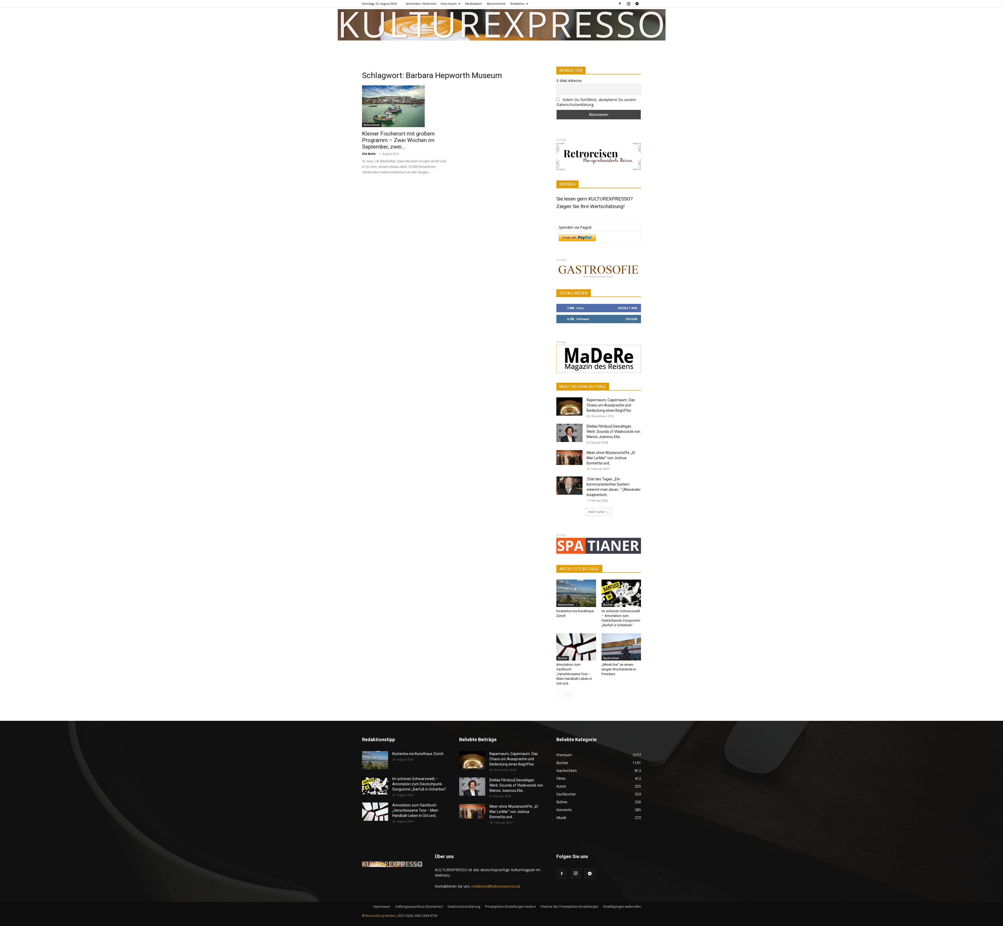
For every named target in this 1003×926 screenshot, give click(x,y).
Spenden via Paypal (575, 227)
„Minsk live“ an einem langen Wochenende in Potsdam (619, 669)
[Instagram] (628, 3)
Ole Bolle (369, 154)
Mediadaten (473, 3)
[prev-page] (559, 694)
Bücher (608, 604)
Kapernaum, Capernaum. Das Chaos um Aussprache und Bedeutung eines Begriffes (611, 405)
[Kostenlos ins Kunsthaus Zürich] (576, 593)
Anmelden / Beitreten (421, 3)
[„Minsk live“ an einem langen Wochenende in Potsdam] (621, 646)
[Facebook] (620, 3)
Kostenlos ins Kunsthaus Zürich (418, 754)
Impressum (449, 3)
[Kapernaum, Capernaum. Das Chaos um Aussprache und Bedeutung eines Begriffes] (569, 406)
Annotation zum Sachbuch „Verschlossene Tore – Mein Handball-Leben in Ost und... (574, 674)
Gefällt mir (627, 308)
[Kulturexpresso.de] (502, 24)
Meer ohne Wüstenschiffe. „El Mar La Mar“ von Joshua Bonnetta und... (611, 458)
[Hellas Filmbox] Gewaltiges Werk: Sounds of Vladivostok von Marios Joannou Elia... (613, 431)
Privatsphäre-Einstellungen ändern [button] (510, 906)
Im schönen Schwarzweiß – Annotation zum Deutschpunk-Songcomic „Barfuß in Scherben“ (419, 784)
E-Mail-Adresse (569, 80)
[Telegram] (637, 3)
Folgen (631, 319)
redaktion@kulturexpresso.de (496, 886)
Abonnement (496, 3)
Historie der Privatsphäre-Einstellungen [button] (569, 906)
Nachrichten (566, 604)
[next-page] (568, 694)
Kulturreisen (372, 125)
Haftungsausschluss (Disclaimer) (419, 906)
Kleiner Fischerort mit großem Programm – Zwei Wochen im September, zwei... (398, 140)
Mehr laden (596, 512)
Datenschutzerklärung (464, 906)
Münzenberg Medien (380, 915)
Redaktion (517, 3)
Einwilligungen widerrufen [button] (622, 906)
